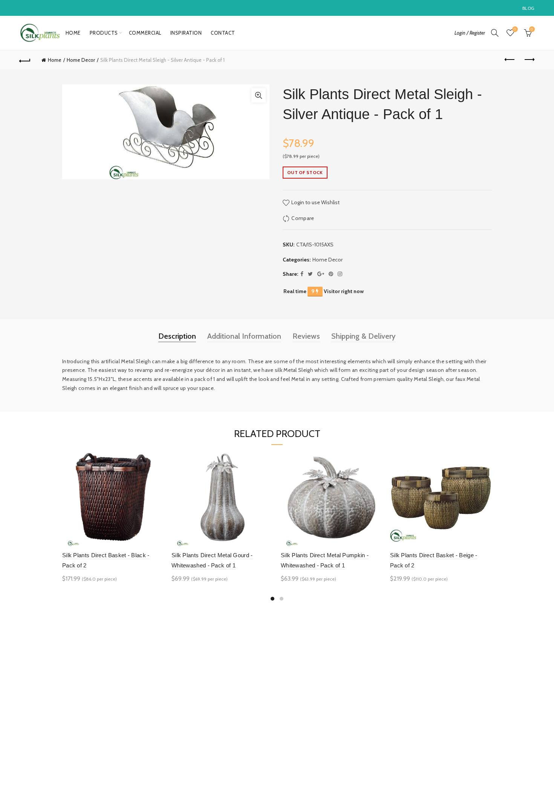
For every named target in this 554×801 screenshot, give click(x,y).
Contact (223, 33)
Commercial (145, 33)
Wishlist (515, 29)
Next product (528, 59)
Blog (528, 8)
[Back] (25, 59)
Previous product (509, 59)
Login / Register (470, 33)
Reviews (306, 336)
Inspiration (186, 33)
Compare (302, 218)
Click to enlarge (258, 95)
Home (73, 33)
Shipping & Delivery (363, 336)
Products (104, 33)
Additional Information (244, 336)
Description (177, 336)
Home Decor (81, 60)
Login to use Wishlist (315, 202)
